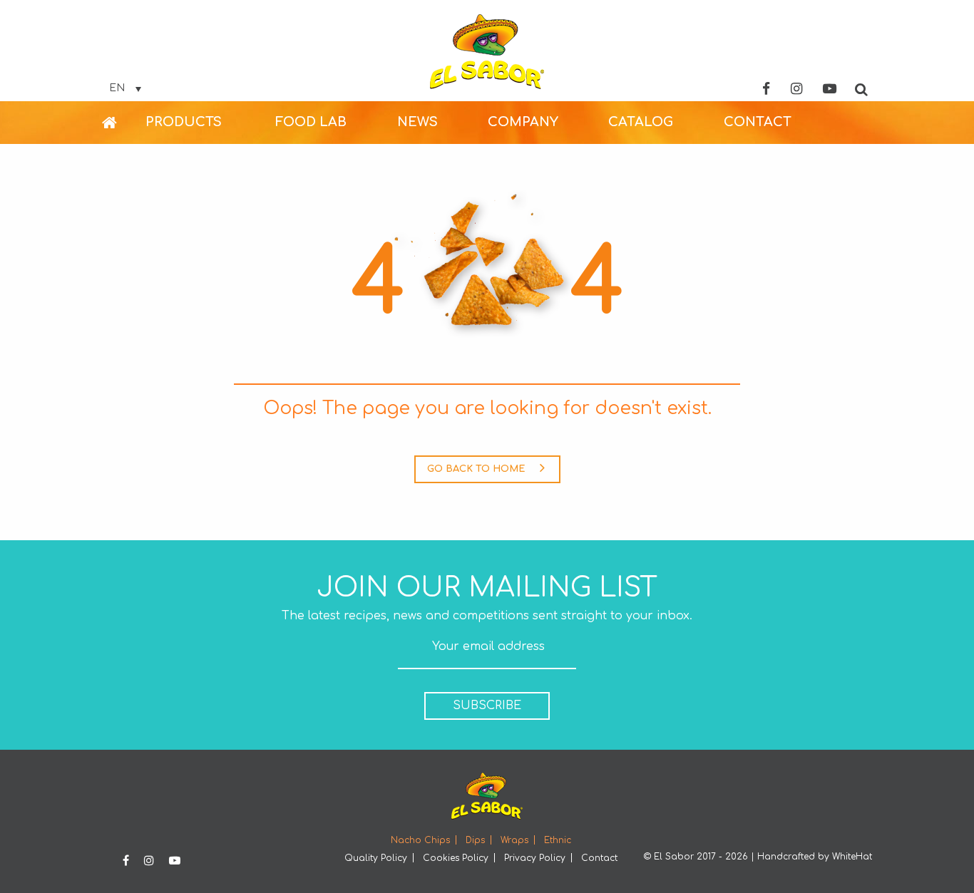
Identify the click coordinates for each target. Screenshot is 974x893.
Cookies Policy (455, 858)
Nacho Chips (420, 840)
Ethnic (557, 840)
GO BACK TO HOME (476, 469)
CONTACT (757, 122)
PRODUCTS (183, 122)
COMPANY (523, 122)
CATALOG (640, 122)
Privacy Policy (534, 858)
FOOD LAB (311, 122)
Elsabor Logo (487, 51)
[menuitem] (123, 122)
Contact (599, 858)
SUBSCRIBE (487, 705)
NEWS (417, 122)
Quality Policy (375, 858)
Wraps (514, 840)
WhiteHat (852, 857)
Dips (475, 840)
